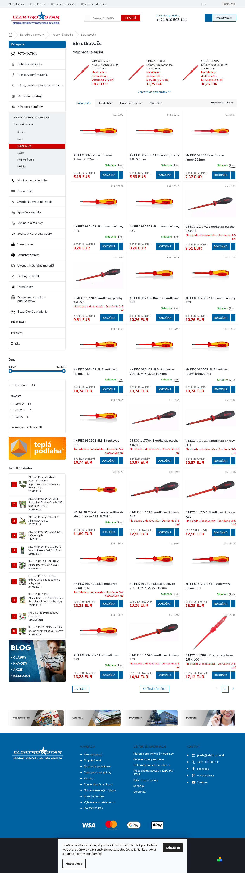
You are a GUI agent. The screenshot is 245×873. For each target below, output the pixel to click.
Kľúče (20, 153)
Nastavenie (74, 864)
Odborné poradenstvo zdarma (151, 765)
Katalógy (138, 786)
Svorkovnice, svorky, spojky (35, 234)
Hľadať (130, 18)
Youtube (202, 782)
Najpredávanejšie (131, 103)
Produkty (17, 333)
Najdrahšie (105, 103)
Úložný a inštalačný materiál (35, 266)
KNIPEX (23, 410)
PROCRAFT (19, 322)
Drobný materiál (28, 276)
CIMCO (23, 404)
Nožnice (21, 166)
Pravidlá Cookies (94, 796)
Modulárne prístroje (30, 96)
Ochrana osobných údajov (100, 790)
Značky (15, 343)
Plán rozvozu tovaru (145, 780)
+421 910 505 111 (208, 762)
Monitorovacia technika (32, 180)
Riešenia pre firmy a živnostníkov (153, 754)
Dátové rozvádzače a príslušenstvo (31, 299)
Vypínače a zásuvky (30, 223)
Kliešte (21, 132)
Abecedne (156, 103)
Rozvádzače (25, 191)
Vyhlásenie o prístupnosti (99, 802)
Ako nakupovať (17, 4)
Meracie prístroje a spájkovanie (31, 117)
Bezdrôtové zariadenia (32, 312)
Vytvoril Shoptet (235, 859)
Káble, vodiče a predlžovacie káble (40, 85)
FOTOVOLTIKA (27, 54)
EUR (204, 4)
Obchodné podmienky (63, 4)
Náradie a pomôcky (30, 107)
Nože (20, 139)
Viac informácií (92, 854)
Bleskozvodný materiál (32, 75)
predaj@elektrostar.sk (210, 755)
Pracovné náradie (23, 124)
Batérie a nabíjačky (29, 64)
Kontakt (88, 778)
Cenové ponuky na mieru (148, 759)
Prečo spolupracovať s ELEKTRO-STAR (153, 772)
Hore (82, 689)
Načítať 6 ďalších (154, 689)
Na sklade (25, 385)
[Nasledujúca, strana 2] (225, 689)
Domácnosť (25, 287)
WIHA (21, 417)
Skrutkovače (24, 146)
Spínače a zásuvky (29, 212)
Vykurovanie (25, 244)
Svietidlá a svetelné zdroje (34, 202)
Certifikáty (139, 791)
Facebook (203, 769)
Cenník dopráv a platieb (98, 784)
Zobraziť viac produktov (152, 91)
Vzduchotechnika (28, 255)
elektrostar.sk (205, 775)
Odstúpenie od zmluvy (94, 4)
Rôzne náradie (25, 160)
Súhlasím (173, 848)
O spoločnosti (38, 4)
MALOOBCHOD (93, 808)
